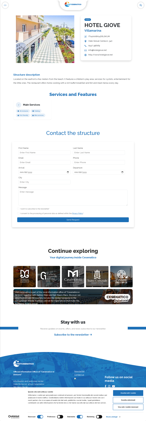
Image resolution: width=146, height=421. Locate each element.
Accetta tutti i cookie (128, 393)
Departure (77, 168)
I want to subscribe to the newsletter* (34, 209)
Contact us (79, 375)
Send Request (73, 220)
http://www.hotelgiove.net (100, 55)
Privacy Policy (77, 213)
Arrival (21, 168)
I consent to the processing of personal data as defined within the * (52, 213)
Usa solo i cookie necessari (128, 407)
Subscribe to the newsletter (71, 334)
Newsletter (79, 371)
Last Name (78, 148)
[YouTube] (113, 386)
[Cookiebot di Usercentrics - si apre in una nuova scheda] (13, 416)
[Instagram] (109, 386)
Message (22, 187)
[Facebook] (105, 386)
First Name (23, 148)
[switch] (60, 416)
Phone (76, 158)
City (20, 177)
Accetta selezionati (128, 400)
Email (20, 158)
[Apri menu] (5, 5)
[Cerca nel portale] (141, 5)
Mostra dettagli (112, 417)
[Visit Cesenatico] (23, 364)
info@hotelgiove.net (97, 50)
